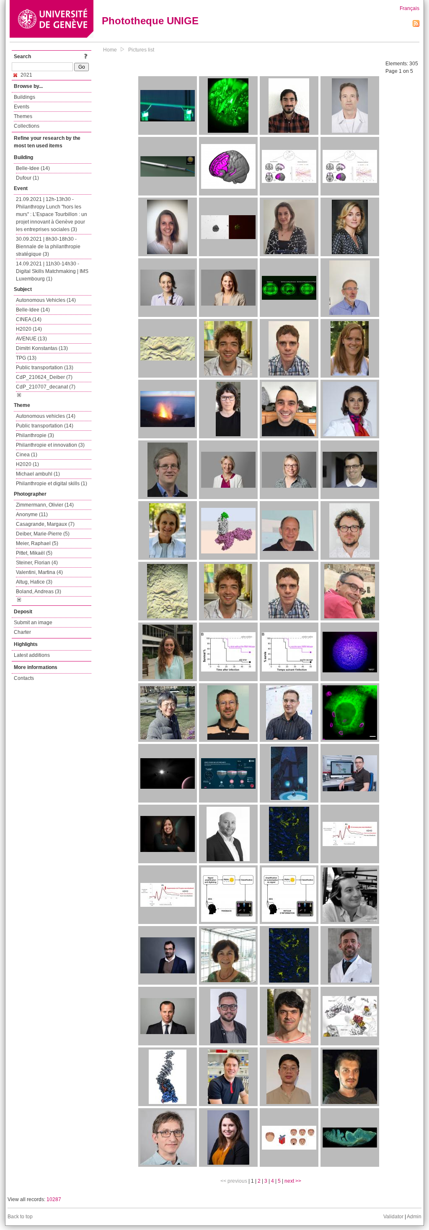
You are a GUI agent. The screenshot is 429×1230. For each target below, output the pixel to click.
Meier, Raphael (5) (37, 543)
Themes (23, 116)
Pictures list (141, 50)
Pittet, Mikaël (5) (34, 553)
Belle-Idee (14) (33, 168)
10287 (54, 1199)
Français (409, 8)
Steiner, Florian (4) (37, 563)
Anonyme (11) (32, 514)
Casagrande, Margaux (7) (45, 524)
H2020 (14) (29, 329)
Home (110, 50)
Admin (414, 1217)
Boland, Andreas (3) (38, 591)
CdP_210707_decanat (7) (45, 387)
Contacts (24, 678)
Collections (26, 126)
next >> (292, 1181)
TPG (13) (26, 358)
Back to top (20, 1217)
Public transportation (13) (44, 368)
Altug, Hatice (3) (34, 582)
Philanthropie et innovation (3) (50, 445)
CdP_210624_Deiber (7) (44, 377)
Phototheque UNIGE (150, 20)
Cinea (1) (26, 455)
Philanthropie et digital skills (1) (51, 483)
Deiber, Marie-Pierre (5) (43, 534)
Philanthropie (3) (35, 435)
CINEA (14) (28, 319)
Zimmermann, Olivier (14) (45, 505)
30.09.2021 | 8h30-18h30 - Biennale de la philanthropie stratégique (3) (48, 246)
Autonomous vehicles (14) (45, 416)
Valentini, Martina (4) (39, 572)
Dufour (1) (27, 178)
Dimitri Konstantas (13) (42, 348)
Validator (393, 1217)
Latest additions (32, 655)
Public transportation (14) (44, 426)
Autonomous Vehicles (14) (46, 300)
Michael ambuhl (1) (38, 474)
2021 (25, 75)
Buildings (24, 97)
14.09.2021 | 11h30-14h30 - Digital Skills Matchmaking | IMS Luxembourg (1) (52, 271)
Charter (22, 632)
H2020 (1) (27, 464)
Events (21, 107)
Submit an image (33, 622)
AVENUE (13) (31, 339)
